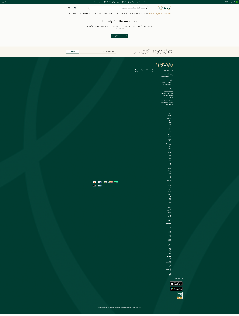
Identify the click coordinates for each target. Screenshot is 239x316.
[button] (233, 2)
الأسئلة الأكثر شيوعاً (169, 198)
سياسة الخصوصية (168, 262)
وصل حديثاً (170, 121)
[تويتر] (136, 70)
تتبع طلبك (169, 215)
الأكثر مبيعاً (170, 125)
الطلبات (169, 194)
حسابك (169, 191)
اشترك (73, 51)
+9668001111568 (165, 76)
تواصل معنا (169, 236)
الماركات (169, 118)
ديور (170, 158)
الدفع (170, 202)
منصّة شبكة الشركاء (169, 240)
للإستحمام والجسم (168, 143)
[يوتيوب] (147, 70)
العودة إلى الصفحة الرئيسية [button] (119, 36)
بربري (170, 160)
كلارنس (169, 180)
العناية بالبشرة (169, 139)
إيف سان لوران (170, 164)
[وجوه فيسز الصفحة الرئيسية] (164, 7)
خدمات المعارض (169, 232)
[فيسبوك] (152, 70)
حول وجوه (170, 228)
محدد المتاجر (169, 219)
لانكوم (169, 168)
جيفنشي (169, 171)
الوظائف (169, 253)
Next (95, 2)
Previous (144, 2)
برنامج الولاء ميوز (170, 250)
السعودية (232, 2)
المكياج (169, 136)
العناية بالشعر (169, 147)
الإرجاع (169, 212)
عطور (169, 134)
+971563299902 (167, 84)
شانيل (169, 155)
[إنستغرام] (141, 70)
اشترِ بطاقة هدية (169, 130)
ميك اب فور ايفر (170, 175)
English (226, 2)
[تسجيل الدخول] (75, 8)
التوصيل (169, 210)
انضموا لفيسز (169, 245)
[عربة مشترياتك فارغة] (69, 7)
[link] (116, 13)
